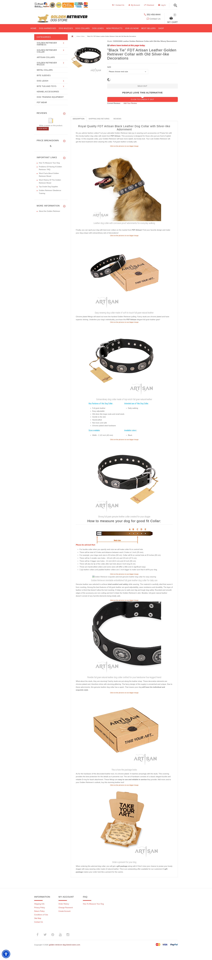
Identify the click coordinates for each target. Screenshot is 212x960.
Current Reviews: (114, 103)
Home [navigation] (72, 36)
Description (78, 119)
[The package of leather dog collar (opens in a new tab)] (124, 731)
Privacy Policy (39, 908)
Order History (64, 904)
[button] (175, 5)
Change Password (66, 908)
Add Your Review (130, 103)
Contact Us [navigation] (120, 5)
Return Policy (39, 911)
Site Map (37, 918)
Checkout (150, 5)
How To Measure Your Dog (49, 163)
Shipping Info (39, 904)
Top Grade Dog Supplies (48, 187)
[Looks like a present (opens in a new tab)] (124, 823)
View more (42, 128)
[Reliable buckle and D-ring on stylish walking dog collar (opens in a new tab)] (124, 184)
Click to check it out (142, 99)
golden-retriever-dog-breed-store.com (64, 945)
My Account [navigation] (135, 5)
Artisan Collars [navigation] (80, 36)
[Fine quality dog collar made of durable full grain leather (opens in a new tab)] (124, 478)
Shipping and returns (99, 119)
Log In (163, 5)
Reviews (117, 119)
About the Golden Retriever (49, 211)
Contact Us (155, 19)
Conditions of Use (41, 915)
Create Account (64, 911)
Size (109, 67)
